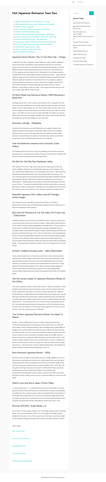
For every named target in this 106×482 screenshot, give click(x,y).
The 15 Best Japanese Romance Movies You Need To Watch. (34, 44)
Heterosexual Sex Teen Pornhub (22, 461)
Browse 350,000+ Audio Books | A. (25, 52)
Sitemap (80, 2)
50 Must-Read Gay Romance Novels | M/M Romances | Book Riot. (35, 24)
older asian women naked (80, 61)
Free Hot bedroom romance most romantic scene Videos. (33, 29)
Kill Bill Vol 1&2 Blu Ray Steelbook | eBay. (27, 32)
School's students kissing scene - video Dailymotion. (31, 39)
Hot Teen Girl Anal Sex (19, 453)
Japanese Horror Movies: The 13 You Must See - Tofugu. (32, 22)
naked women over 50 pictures (81, 23)
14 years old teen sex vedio (80, 42)
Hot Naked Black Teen (19, 446)
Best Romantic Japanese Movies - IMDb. (27, 47)
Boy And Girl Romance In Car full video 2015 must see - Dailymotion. (36, 37)
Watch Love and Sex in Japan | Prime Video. (28, 49)
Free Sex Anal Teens (18, 431)
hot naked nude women (79, 58)
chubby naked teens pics (80, 54)
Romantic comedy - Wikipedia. (24, 27)
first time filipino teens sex (80, 51)
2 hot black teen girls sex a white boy (83, 64)
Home (73, 2)
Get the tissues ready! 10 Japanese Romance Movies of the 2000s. (35, 42)
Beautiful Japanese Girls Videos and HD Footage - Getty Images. (34, 34)
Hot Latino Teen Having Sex (20, 438)
